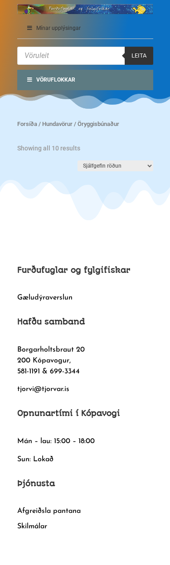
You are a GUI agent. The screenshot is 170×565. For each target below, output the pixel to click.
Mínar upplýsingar (58, 28)
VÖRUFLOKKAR (55, 80)
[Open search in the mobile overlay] (85, 56)
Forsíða (27, 124)
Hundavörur (57, 124)
